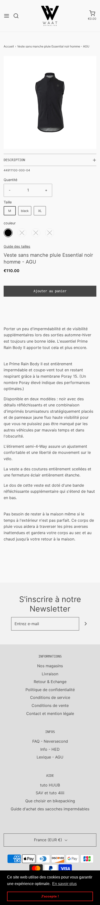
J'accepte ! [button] (50, 896)
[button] (50, 102)
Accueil (9, 46)
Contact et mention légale (50, 713)
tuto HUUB (50, 785)
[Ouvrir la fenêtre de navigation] (6, 15)
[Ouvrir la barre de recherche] (18, 15)
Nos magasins (50, 665)
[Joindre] (85, 624)
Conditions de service (50, 697)
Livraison (50, 673)
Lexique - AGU (50, 757)
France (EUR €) (48, 839)
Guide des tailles (17, 246)
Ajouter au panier (50, 291)
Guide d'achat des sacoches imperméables (50, 808)
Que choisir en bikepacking (50, 800)
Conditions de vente (50, 705)
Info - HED (50, 749)
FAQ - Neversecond (50, 741)
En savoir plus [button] (64, 884)
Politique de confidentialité (50, 689)
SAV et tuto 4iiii (50, 792)
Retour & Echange (50, 681)
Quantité (10, 180)
